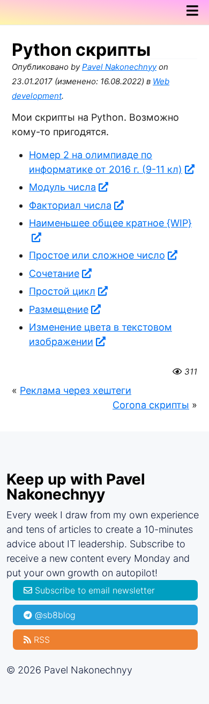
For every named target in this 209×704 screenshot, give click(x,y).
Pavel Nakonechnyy (119, 67)
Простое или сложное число (97, 255)
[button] (195, 11)
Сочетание (54, 273)
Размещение (58, 309)
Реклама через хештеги (75, 390)
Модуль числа (62, 187)
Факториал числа (70, 205)
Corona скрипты (151, 404)
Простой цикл (62, 291)
